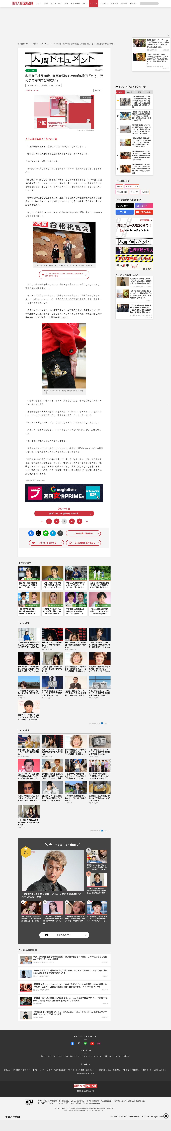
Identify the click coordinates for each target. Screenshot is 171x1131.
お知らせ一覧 (146, 1070)
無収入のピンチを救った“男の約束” (64, 513)
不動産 (44, 85)
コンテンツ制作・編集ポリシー (84, 1070)
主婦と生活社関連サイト (86, 1091)
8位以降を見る (64, 935)
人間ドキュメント (46, 44)
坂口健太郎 (122, 192)
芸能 (46, 3)
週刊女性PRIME (24, 44)
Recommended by (95, 723)
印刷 (99, 90)
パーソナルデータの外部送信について (56, 1070)
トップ (39, 3)
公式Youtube (145, 212)
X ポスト (38, 533)
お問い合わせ (159, 1070)
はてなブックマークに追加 (52, 533)
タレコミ (126, 1070)
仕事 (51, 85)
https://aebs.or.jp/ (94, 1103)
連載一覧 (114, 3)
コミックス (104, 3)
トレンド (93, 3)
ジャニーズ (51, 1056)
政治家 (146, 192)
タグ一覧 (124, 3)
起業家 (58, 85)
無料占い (133, 3)
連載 (34, 44)
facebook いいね (31, 533)
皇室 (66, 3)
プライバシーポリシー (31, 1070)
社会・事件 (75, 3)
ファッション (132, 187)
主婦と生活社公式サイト (86, 1073)
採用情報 (135, 1070)
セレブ (135, 192)
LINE (44, 531)
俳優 (120, 187)
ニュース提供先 (114, 1070)
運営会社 (7, 1070)
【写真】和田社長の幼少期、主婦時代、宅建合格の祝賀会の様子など (64, 275)
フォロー (124, 206)
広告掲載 (102, 1070)
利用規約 (16, 1070)
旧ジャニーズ (56, 3)
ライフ (85, 3)
